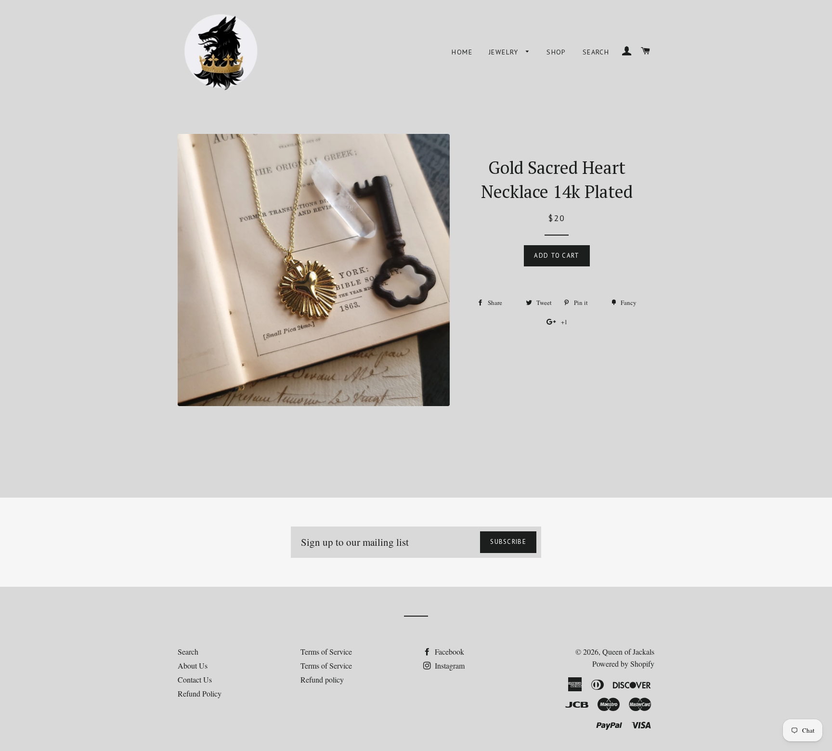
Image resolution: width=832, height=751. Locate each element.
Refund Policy (199, 693)
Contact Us (195, 679)
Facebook (448, 651)
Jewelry (505, 52)
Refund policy (322, 679)
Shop (556, 52)
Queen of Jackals (628, 651)
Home (462, 52)
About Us (193, 665)
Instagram (449, 665)
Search (596, 52)
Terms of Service (326, 651)
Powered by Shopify (623, 664)
